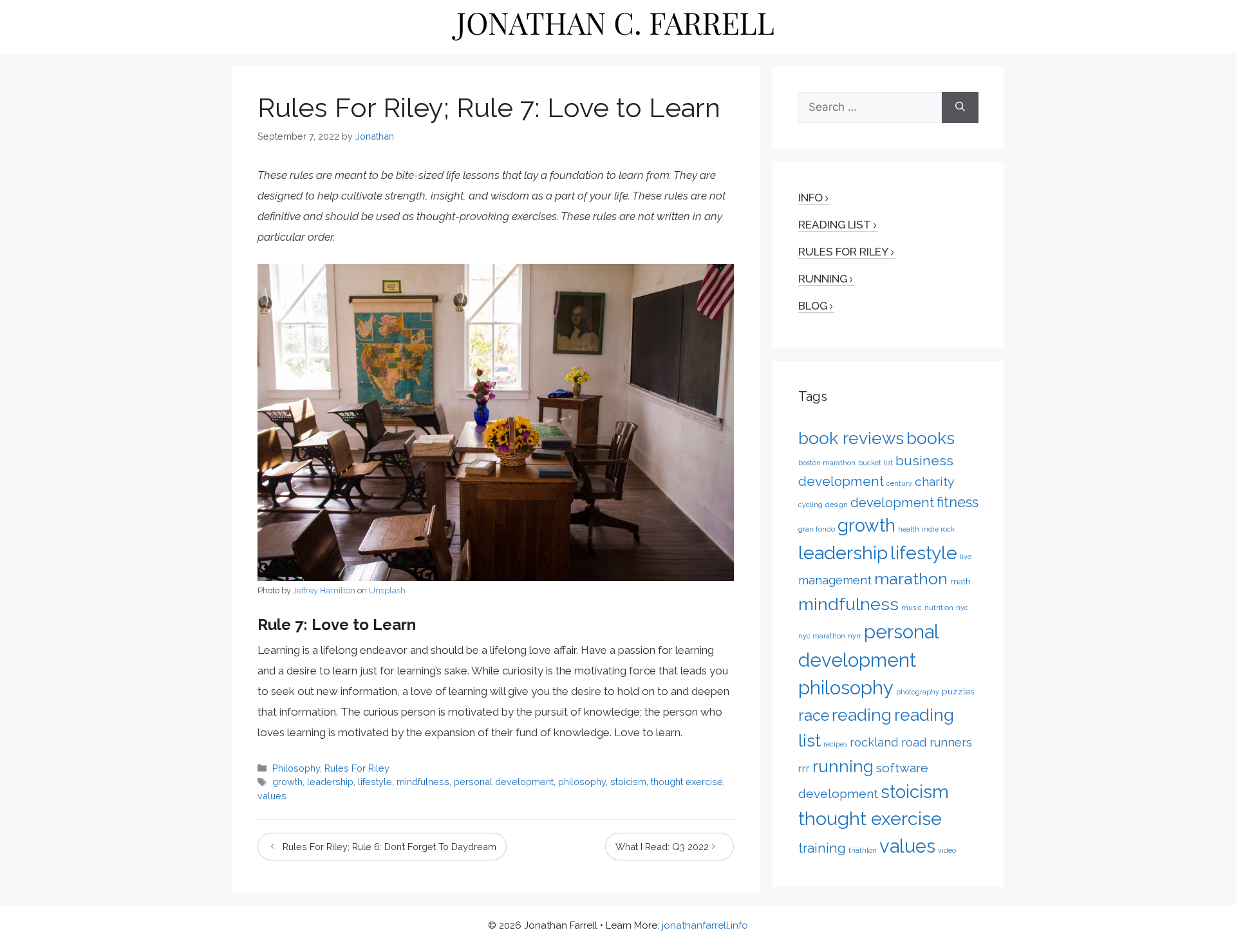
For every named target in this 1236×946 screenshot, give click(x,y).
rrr (804, 768)
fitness (958, 502)
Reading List (834, 224)
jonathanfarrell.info (705, 925)
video (947, 850)
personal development (504, 781)
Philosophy (296, 768)
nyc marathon (821, 636)
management (835, 580)
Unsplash (387, 590)
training (822, 848)
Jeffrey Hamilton (324, 590)
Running (822, 278)
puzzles (958, 691)
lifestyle (375, 781)
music (911, 607)
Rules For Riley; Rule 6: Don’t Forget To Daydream (389, 846)
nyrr (854, 636)
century (899, 483)
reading (862, 715)
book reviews (851, 438)
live (965, 557)
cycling (810, 504)
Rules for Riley (843, 251)
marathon (911, 578)
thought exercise (687, 781)
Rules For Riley (356, 768)
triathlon (862, 850)
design (836, 504)
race (813, 716)
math (960, 581)
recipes (835, 744)
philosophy (582, 781)
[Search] (960, 107)
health (908, 529)
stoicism (628, 781)
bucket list (875, 463)
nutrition (938, 607)
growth (287, 781)
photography (917, 692)
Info (810, 197)
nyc (962, 607)
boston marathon (827, 463)
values (272, 795)
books (930, 438)
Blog (812, 305)
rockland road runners (911, 742)
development (892, 502)
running (843, 766)
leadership (330, 781)
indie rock (938, 529)
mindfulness (423, 781)
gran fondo (816, 529)
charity (935, 481)
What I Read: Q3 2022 (662, 846)
